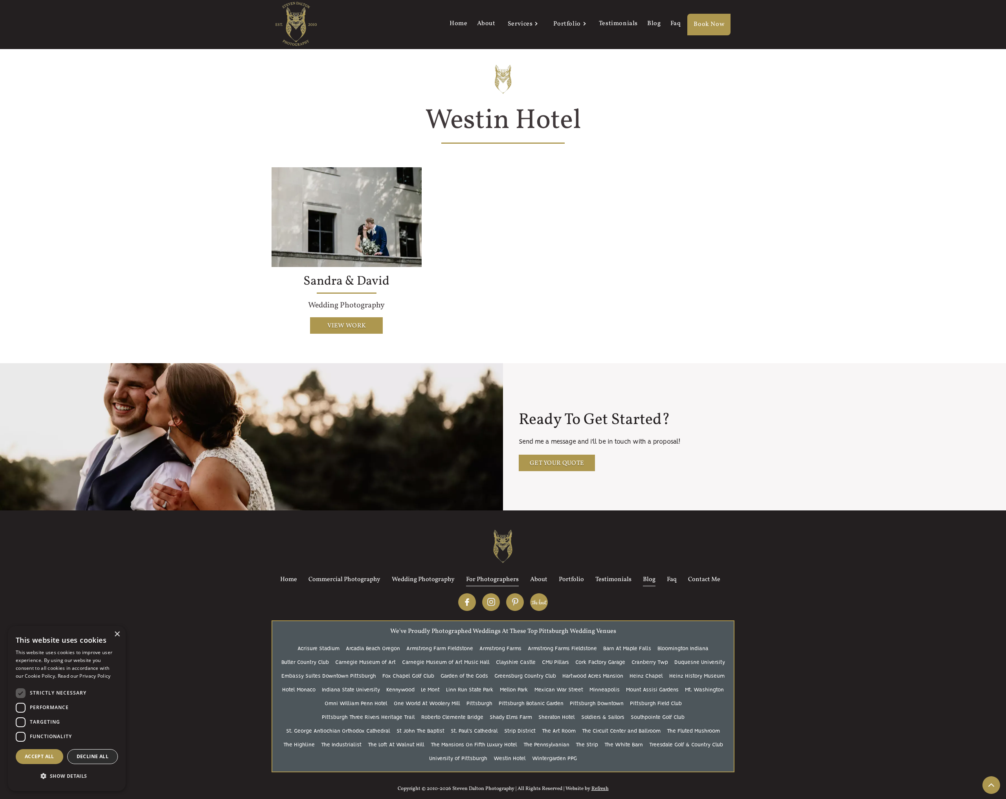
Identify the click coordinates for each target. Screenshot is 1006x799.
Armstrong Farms (500, 648)
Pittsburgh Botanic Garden (531, 703)
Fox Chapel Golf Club (408, 676)
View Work (346, 326)
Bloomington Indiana (683, 648)
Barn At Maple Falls (627, 648)
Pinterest (515, 602)
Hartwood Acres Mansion (592, 676)
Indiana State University (351, 690)
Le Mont (430, 690)
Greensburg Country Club (525, 676)
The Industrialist (341, 745)
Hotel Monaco (299, 690)
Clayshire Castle (516, 662)
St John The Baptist (420, 731)
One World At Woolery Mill (427, 703)
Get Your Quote (557, 463)
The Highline (299, 745)
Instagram (491, 602)
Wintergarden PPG (554, 758)
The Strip (587, 745)
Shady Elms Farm (511, 717)
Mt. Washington (704, 690)
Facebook (467, 602)
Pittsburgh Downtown (597, 703)
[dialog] (67, 708)
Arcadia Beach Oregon (373, 648)
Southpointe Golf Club (658, 717)
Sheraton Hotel (556, 717)
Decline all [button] (92, 756)
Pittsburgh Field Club (656, 703)
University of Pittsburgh (458, 758)
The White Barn (623, 745)
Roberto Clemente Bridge (452, 717)
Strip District (520, 731)
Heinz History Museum (697, 676)
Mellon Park (514, 690)
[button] (522, 25)
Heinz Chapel (646, 676)
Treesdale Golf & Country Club (686, 745)
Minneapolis (604, 690)
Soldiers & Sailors (602, 717)
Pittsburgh (479, 703)
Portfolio (566, 24)
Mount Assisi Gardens (652, 690)
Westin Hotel (510, 758)
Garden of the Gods (464, 676)
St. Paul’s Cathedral (474, 731)
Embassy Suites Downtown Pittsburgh (328, 676)
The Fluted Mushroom (693, 731)
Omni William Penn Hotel (356, 703)
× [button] (117, 634)
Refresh (600, 788)
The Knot (539, 602)
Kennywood (400, 690)
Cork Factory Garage (600, 662)
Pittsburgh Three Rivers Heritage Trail (368, 717)
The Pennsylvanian (546, 745)
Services (520, 24)
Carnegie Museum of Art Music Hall (446, 662)
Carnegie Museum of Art (365, 662)
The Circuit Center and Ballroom (621, 731)
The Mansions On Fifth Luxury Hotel (474, 745)
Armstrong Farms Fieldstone (562, 648)
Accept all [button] (39, 756)
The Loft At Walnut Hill (396, 745)
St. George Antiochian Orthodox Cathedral (338, 731)
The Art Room (559, 731)
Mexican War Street (558, 690)
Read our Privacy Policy (84, 676)
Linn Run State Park (470, 690)
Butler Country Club (305, 662)
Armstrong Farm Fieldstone (439, 648)
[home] (296, 24)
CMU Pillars (555, 662)
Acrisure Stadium (318, 648)
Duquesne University (699, 662)
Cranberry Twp (650, 662)
